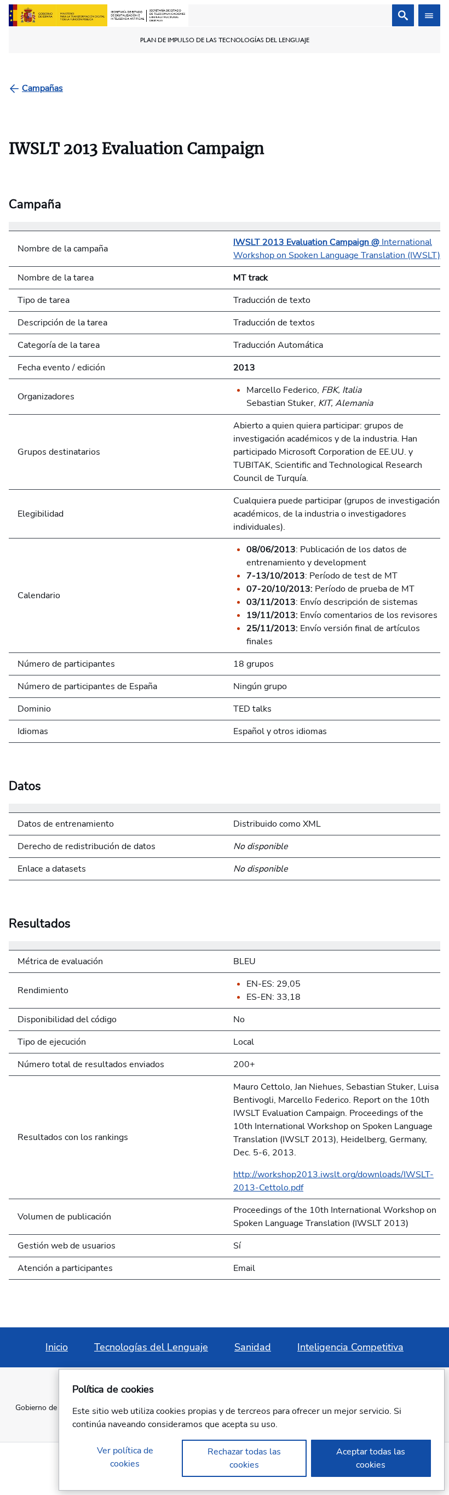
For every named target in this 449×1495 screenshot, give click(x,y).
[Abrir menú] (429, 15)
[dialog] (252, 1430)
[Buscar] (403, 15)
